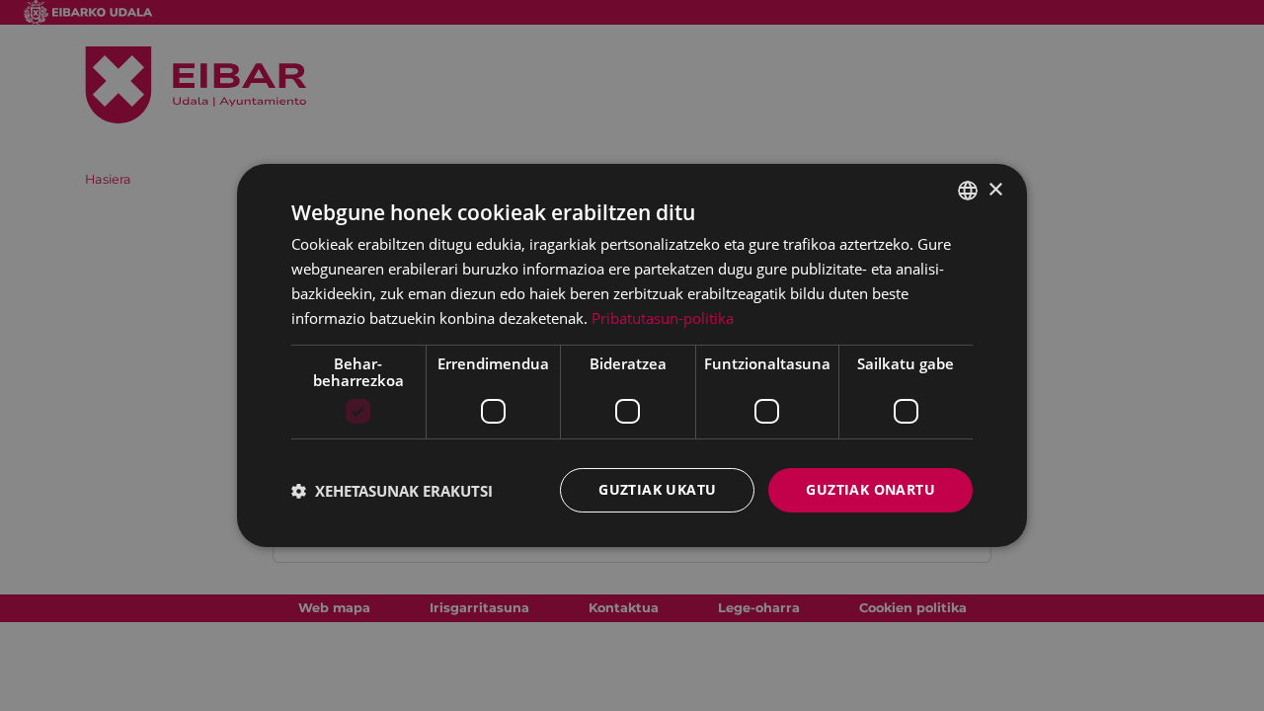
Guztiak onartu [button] (870, 489)
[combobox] (968, 190)
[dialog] (632, 355)
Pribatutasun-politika (663, 318)
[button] (392, 491)
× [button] (995, 189)
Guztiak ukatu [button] (657, 489)
